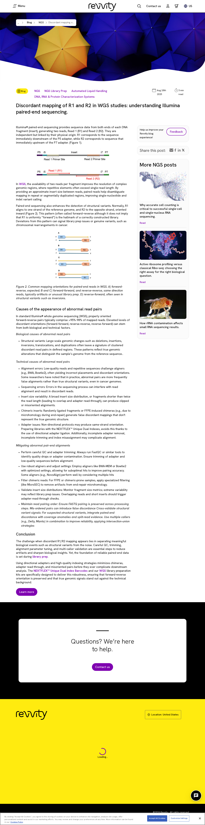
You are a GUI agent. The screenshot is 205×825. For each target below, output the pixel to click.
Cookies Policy (16, 822)
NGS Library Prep (56, 91)
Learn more (26, 592)
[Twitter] (183, 150)
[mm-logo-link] (102, 6)
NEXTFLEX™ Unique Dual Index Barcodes (61, 571)
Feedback (176, 131)
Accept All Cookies (157, 818)
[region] (102, 819)
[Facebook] (175, 150)
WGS (22, 184)
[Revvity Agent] (196, 796)
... (18, 23)
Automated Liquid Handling (89, 91)
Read (143, 223)
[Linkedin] (179, 150)
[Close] (199, 818)
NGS (37, 91)
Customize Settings (179, 818)
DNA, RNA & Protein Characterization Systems (64, 96)
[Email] (171, 150)
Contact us (153, 6)
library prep (40, 556)
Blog (29, 22)
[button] (168, 6)
